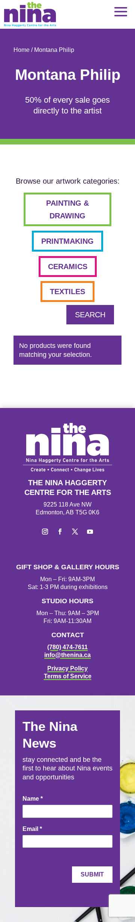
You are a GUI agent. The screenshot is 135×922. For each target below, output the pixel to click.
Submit (92, 874)
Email (32, 829)
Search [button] (90, 315)
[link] (30, 14)
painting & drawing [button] (67, 209)
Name (32, 798)
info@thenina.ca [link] (67, 655)
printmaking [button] (67, 241)
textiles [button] (67, 291)
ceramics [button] (67, 266)
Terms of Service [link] (68, 676)
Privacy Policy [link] (67, 668)
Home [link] (22, 50)
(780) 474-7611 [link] (67, 647)
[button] (121, 11)
